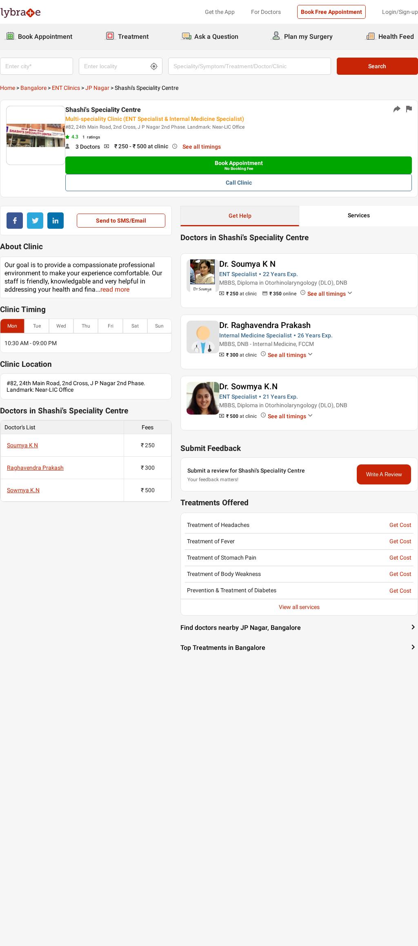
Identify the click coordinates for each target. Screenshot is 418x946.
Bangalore (33, 88)
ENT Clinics (66, 88)
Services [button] (359, 215)
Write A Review (384, 474)
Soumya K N (22, 445)
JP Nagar (97, 88)
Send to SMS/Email (121, 220)
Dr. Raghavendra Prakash (265, 325)
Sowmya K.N (23, 490)
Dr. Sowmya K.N (248, 386)
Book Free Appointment (331, 12)
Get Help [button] (240, 215)
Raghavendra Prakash (35, 467)
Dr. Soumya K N (247, 264)
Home (7, 88)
